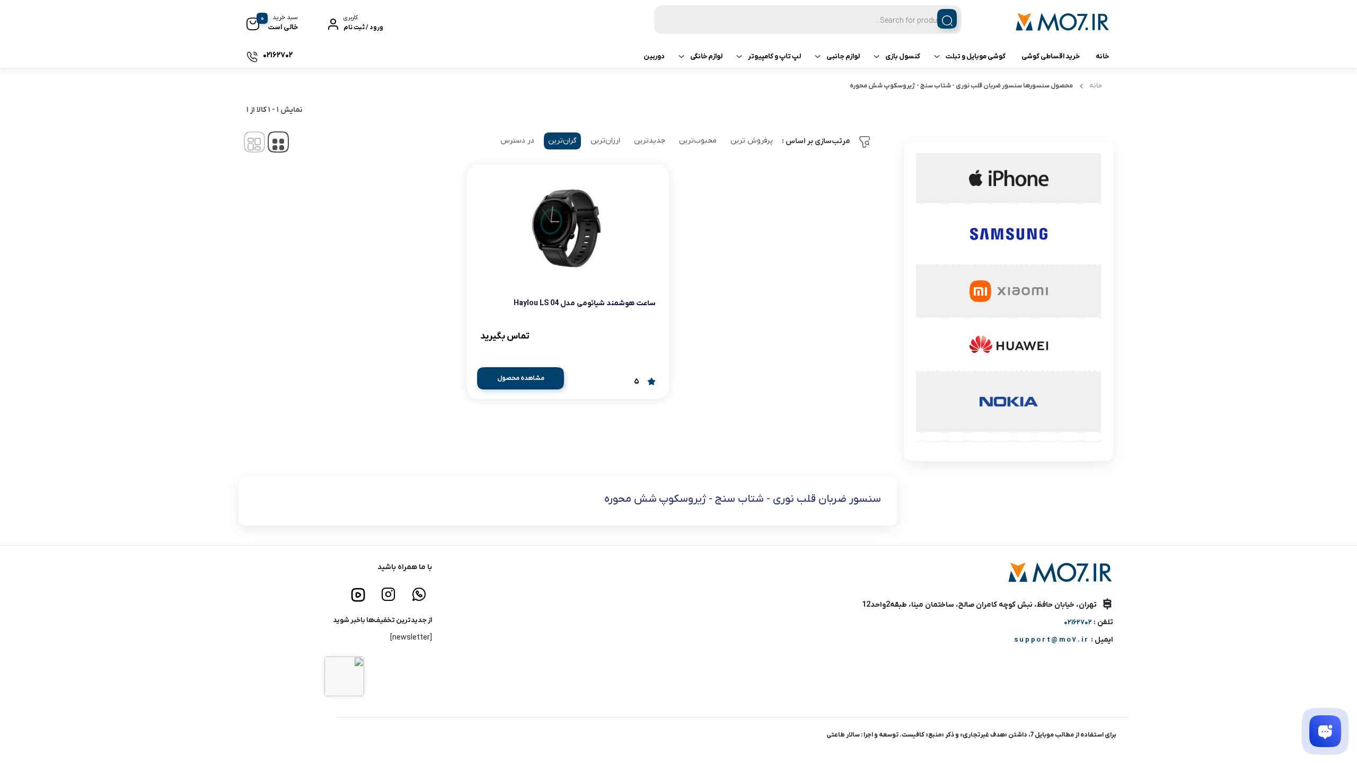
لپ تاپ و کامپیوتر (774, 56)
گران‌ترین (562, 141)
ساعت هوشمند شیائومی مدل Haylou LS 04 (585, 303)
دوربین (654, 56)
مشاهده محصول (520, 378)
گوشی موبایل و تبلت (976, 56)
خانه (1102, 56)
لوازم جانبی (843, 56)
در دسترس (517, 141)
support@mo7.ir (1051, 639)
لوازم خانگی (706, 56)
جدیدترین (649, 141)
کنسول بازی (902, 56)
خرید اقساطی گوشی (1050, 56)
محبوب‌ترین (698, 141)
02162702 (1078, 622)
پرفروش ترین (751, 141)
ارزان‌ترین (605, 141)
